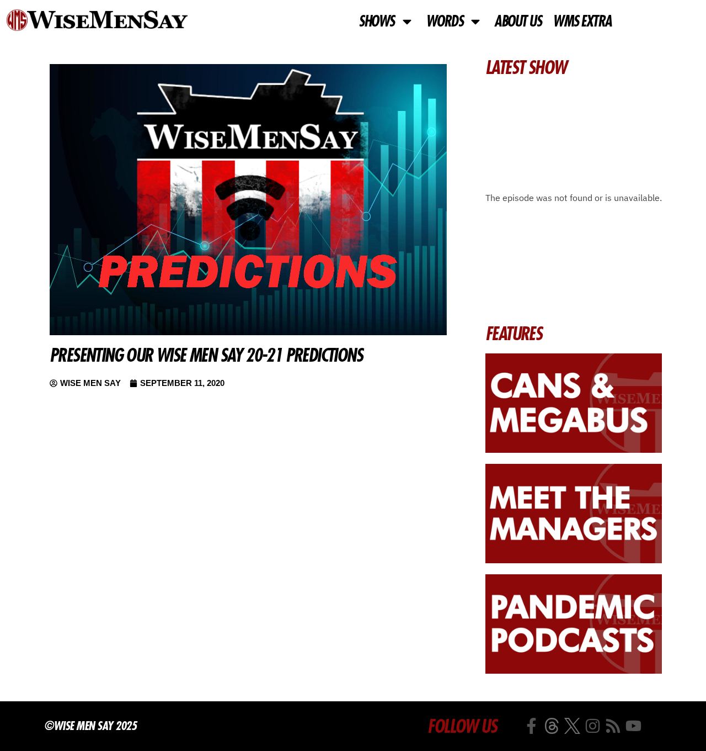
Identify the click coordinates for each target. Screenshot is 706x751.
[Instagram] (593, 726)
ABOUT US (517, 21)
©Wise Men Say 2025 (90, 725)
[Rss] (613, 726)
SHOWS (376, 21)
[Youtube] (633, 726)
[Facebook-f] (531, 726)
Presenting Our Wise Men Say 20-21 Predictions (206, 355)
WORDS (444, 21)
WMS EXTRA (582, 21)
